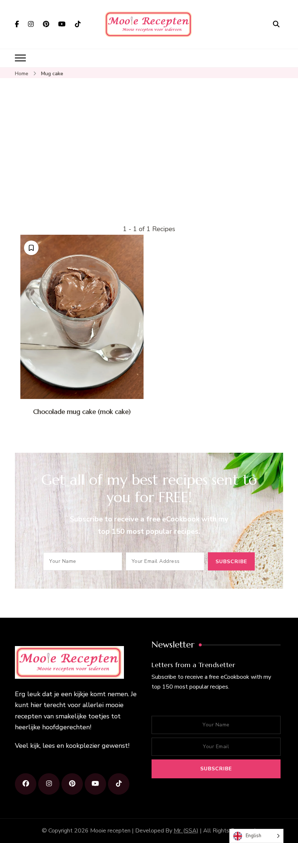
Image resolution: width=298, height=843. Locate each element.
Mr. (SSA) (186, 831)
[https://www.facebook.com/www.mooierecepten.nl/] (25, 784)
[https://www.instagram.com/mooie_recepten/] (49, 784)
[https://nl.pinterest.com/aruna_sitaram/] (72, 784)
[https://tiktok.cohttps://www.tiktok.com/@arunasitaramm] (118, 784)
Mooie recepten (110, 831)
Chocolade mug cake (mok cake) (82, 411)
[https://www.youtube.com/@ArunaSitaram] (95, 784)
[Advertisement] (149, 169)
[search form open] (276, 24)
